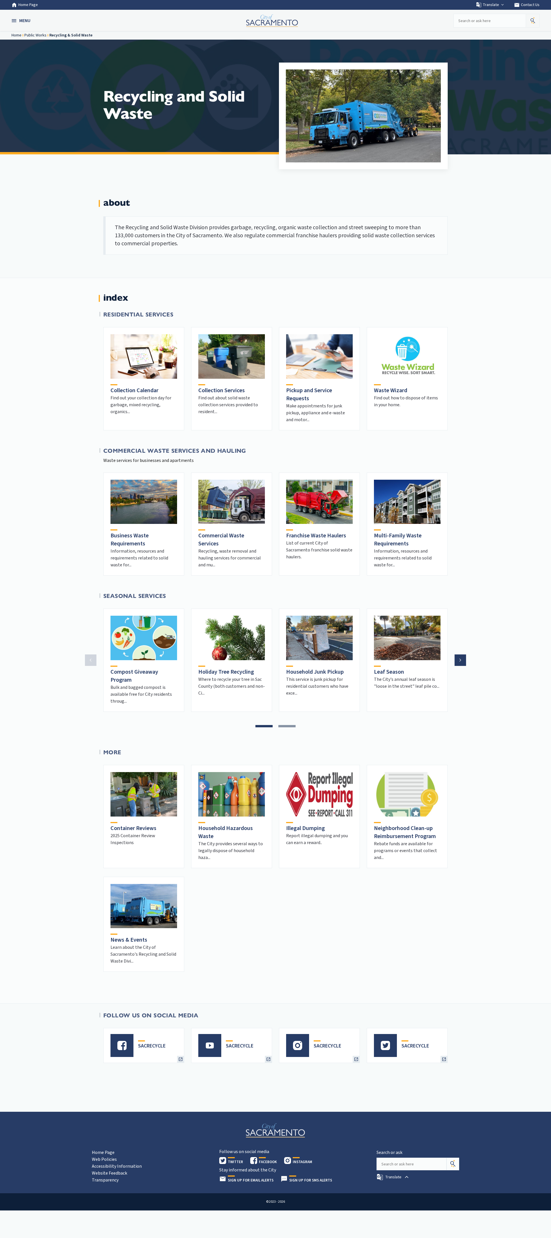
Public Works (35, 35)
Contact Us (527, 4)
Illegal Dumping (305, 828)
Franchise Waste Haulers (316, 536)
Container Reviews (133, 828)
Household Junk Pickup (315, 672)
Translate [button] (491, 5)
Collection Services (221, 390)
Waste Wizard (390, 390)
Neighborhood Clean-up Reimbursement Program (405, 832)
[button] (21, 21)
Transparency (105, 1180)
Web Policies (104, 1159)
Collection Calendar (134, 390)
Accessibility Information (117, 1166)
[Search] (453, 1164)
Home (16, 35)
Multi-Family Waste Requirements (398, 540)
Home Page (28, 5)
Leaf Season (389, 672)
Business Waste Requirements (129, 540)
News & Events (128, 940)
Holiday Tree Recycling (226, 672)
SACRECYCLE (152, 1046)
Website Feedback (109, 1173)
